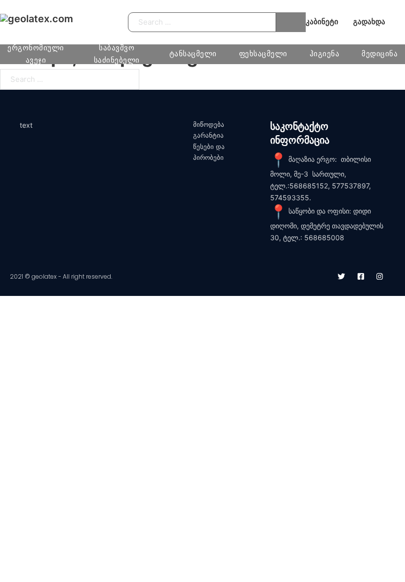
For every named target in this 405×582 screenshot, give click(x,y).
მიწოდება (208, 124)
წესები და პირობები (209, 152)
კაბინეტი (322, 21)
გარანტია (208, 135)
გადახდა (369, 21)
